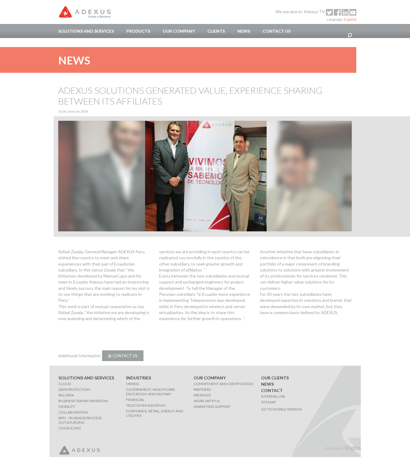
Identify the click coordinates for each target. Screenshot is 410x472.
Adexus (84, 12)
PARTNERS (202, 389)
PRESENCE (202, 395)
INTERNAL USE (273, 396)
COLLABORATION (73, 412)
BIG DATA (66, 395)
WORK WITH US (207, 401)
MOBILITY (67, 406)
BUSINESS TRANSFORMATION (83, 401)
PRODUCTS (138, 31)
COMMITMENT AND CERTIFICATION (223, 383)
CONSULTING (70, 428)
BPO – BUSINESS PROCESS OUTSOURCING (80, 420)
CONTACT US (277, 31)
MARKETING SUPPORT (212, 406)
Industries (138, 377)
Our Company (179, 31)
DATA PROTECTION (74, 389)
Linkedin (345, 12)
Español (350, 19)
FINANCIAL (135, 399)
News (243, 31)
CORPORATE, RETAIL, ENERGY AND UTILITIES (154, 413)
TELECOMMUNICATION (146, 405)
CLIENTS (216, 31)
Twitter (329, 12)
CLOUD (65, 383)
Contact (272, 390)
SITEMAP (268, 402)
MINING (132, 383)
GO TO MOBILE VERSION (281, 409)
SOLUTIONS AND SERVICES (86, 31)
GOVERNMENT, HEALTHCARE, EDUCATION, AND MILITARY (151, 391)
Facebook (337, 12)
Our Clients (275, 377)
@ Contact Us (122, 355)
